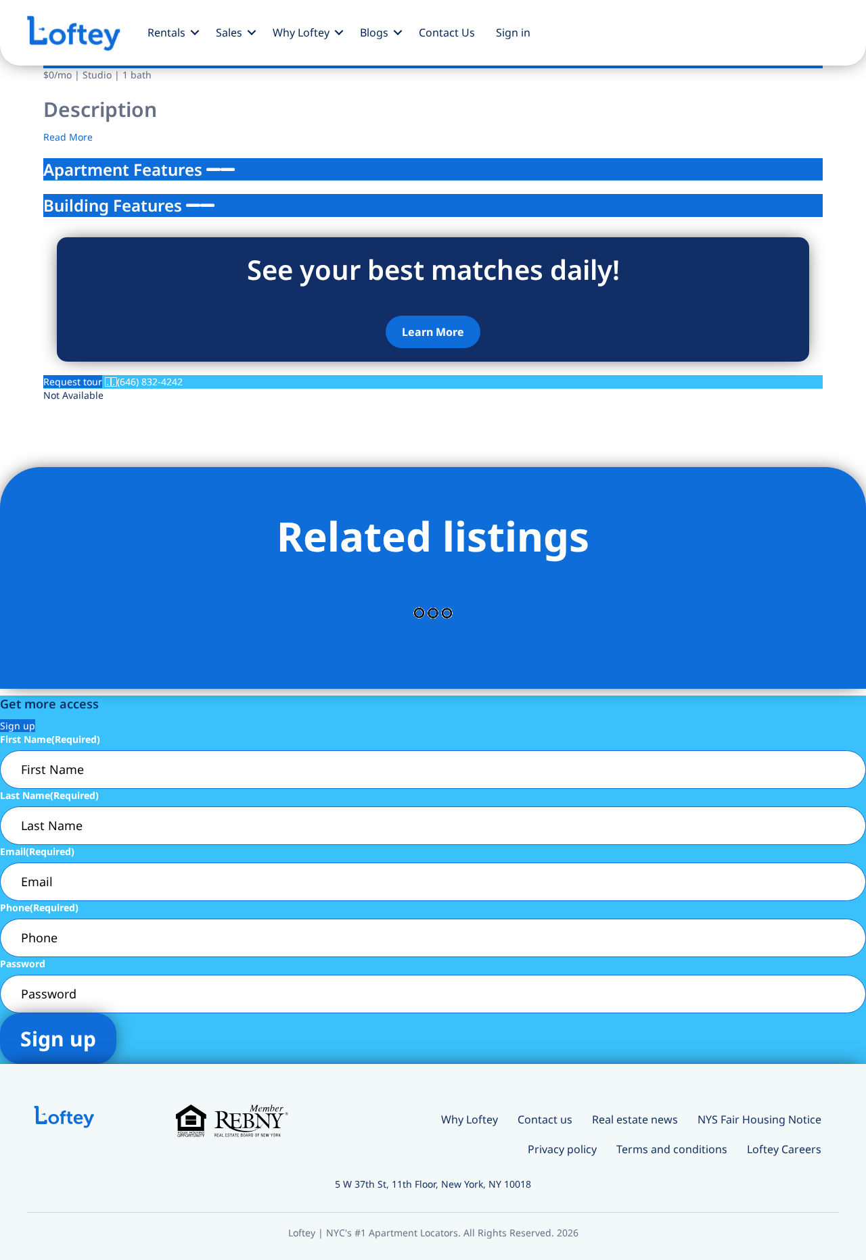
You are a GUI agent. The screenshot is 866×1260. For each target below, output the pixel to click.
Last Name (49, 795)
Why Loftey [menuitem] (301, 32)
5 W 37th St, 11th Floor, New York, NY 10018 (433, 1184)
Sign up (17, 725)
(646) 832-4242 (150, 381)
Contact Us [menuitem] (447, 32)
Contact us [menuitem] (545, 1119)
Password (22, 963)
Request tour (72, 381)
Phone (39, 907)
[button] (195, 32)
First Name (50, 739)
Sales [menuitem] (229, 32)
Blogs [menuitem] (374, 32)
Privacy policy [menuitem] (562, 1149)
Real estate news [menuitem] (635, 1119)
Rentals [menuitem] (166, 32)
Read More (68, 136)
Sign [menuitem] (513, 32)
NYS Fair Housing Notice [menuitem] (759, 1119)
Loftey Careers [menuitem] (784, 1149)
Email (37, 851)
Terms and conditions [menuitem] (671, 1149)
